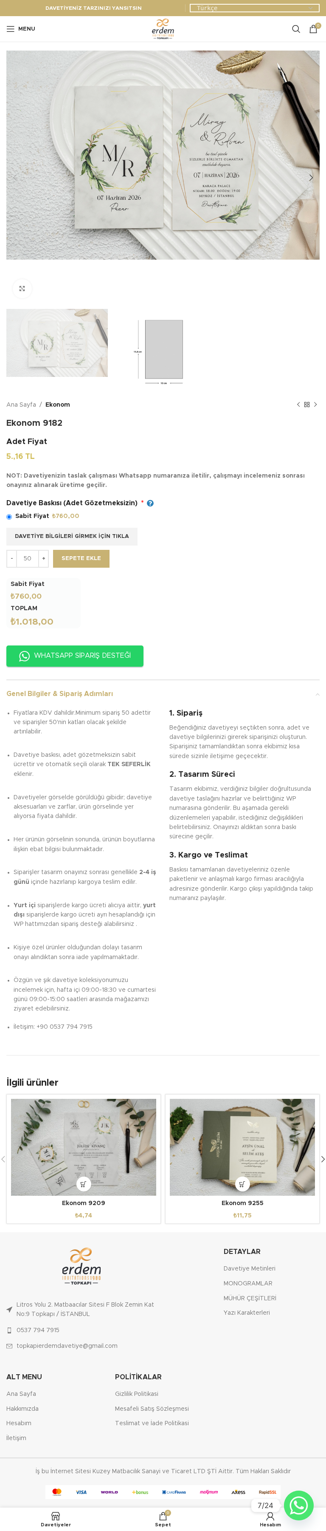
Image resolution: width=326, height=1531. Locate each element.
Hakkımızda (22, 1409)
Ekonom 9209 (83, 1203)
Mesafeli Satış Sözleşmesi (152, 1409)
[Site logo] (163, 29)
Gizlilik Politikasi (136, 1394)
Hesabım (18, 1423)
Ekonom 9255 (243, 1203)
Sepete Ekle (81, 558)
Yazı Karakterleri (247, 1313)
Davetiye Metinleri (249, 1269)
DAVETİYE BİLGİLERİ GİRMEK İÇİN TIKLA (72, 536)
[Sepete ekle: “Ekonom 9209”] (83, 1184)
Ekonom (57, 405)
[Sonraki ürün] (315, 405)
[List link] (81, 1309)
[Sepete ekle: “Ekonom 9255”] (242, 1184)
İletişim (16, 1438)
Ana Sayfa (21, 405)
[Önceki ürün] (298, 405)
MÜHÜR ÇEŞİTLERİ (250, 1299)
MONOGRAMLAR (248, 1284)
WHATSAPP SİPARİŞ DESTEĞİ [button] (82, 655)
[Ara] (296, 28)
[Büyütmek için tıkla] (22, 288)
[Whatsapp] (299, 1505)
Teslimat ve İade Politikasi (152, 1423)
